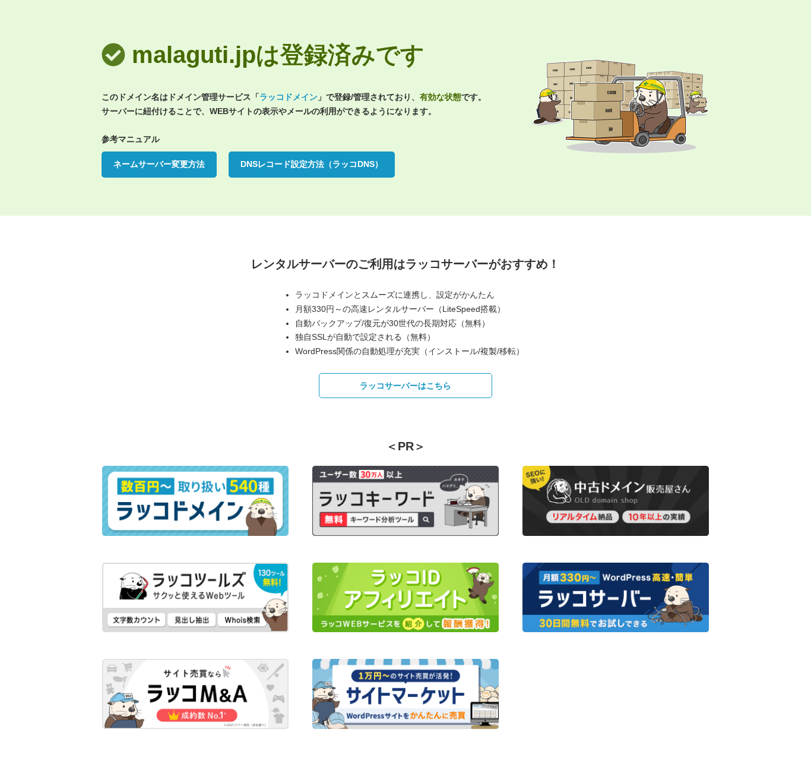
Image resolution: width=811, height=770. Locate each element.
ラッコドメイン (288, 97)
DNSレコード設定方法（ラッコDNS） (311, 164)
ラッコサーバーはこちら (405, 385)
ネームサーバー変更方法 (159, 164)
